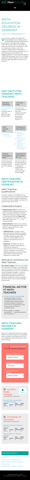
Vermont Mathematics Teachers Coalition (20, 135)
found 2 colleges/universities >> (13, 34)
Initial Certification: (13, 354)
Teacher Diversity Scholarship (12, 296)
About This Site (22, 475)
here (22, 119)
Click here (19, 219)
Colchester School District (7, 135)
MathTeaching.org (15, 3)
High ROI (22, 392)
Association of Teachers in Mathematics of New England (21, 146)
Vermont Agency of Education (7, 108)
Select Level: (10, 362)
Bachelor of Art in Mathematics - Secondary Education (13, 401)
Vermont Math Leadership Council (21, 140)
